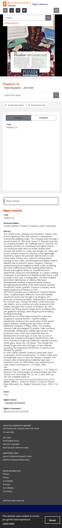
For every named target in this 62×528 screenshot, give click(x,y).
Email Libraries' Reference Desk (15, 447)
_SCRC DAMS (28, 88)
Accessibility (8, 481)
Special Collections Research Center (17, 456)
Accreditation (8, 488)
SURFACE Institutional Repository (16, 460)
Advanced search (12, 23)
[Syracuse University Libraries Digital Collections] (31, 3)
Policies (6, 474)
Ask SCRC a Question (11, 444)
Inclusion (6, 484)
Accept (52, 520)
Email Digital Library (11, 441)
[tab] (18, 118)
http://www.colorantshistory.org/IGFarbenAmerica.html (29, 379)
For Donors (7, 491)
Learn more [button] (8, 523)
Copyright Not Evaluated (15, 403)
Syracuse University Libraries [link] (17, 425)
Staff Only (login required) (13, 500)
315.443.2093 (8, 432)
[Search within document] (56, 95)
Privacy (6, 477)
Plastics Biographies (12, 88)
